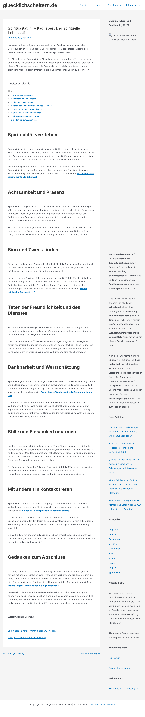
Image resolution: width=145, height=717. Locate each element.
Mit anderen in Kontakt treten (26, 116)
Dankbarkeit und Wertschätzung (27, 109)
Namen (112, 563)
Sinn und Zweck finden (23, 102)
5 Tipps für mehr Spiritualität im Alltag (27, 637)
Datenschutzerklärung (120, 668)
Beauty (112, 534)
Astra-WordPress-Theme (102, 704)
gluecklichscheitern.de (30, 5)
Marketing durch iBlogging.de (123, 688)
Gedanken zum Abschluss (25, 120)
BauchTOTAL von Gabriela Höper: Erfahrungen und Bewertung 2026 (122, 447)
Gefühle (113, 544)
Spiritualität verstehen (22, 95)
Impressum (114, 658)
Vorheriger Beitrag (13, 653)
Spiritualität (15, 37)
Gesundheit (115, 548)
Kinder (112, 558)
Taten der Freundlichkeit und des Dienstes (32, 106)
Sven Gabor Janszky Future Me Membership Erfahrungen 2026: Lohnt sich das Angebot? (125, 504)
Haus (111, 553)
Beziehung (114, 539)
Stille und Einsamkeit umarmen (27, 113)
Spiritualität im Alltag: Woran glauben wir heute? (32, 630)
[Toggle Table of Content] (10, 91)
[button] (88, 5)
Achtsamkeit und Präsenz (24, 99)
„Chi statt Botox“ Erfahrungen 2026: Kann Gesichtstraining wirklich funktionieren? (123, 431)
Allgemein (114, 529)
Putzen (112, 568)
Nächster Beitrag (90, 653)
